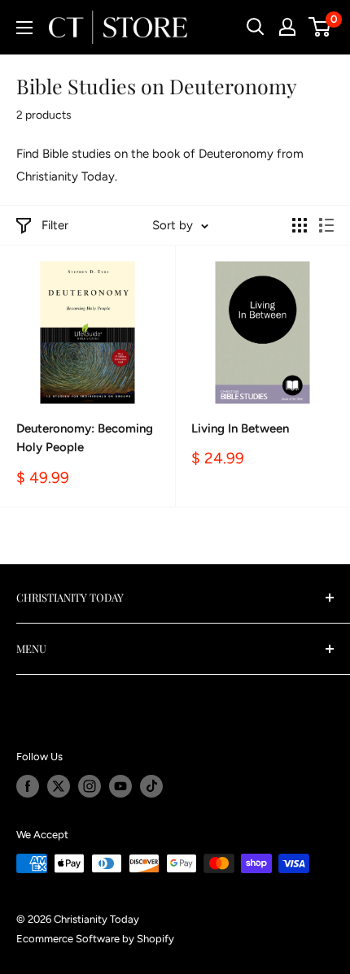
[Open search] (256, 27)
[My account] (287, 27)
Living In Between (240, 428)
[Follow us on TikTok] (151, 786)
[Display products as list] (326, 225)
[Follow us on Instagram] (89, 786)
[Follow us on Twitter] (58, 786)
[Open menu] (24, 27)
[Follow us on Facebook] (27, 786)
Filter (55, 225)
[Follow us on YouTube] (120, 786)
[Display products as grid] (299, 225)
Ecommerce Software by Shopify (95, 939)
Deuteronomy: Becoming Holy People (84, 437)
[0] (320, 27)
